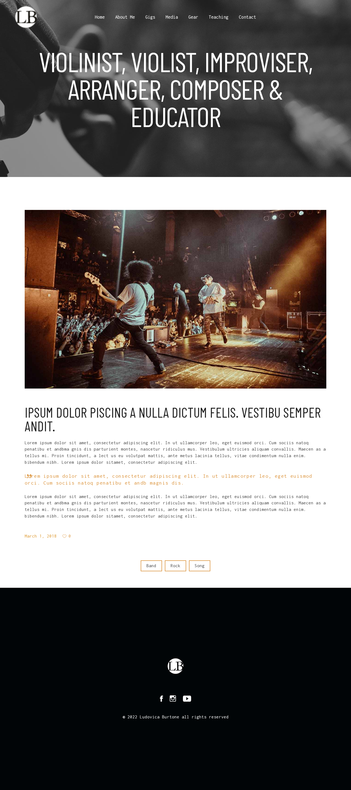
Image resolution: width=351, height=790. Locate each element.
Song (200, 565)
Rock (175, 565)
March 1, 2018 (41, 535)
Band (151, 565)
